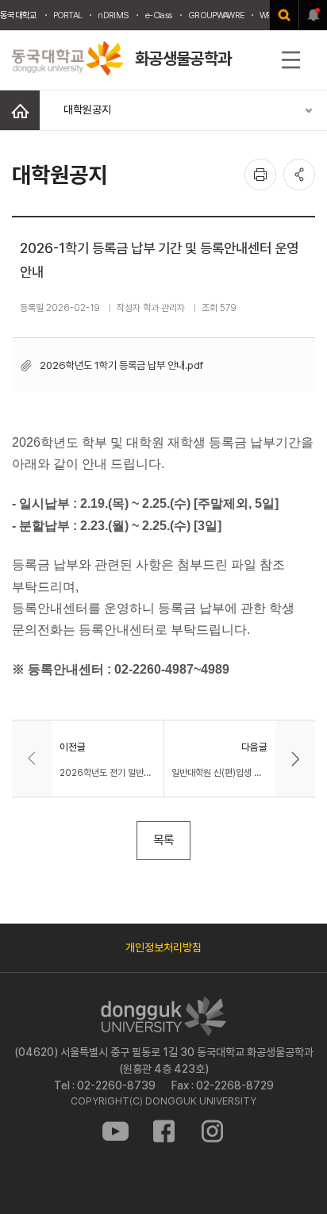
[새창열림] (284, 15)
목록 (163, 839)
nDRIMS (113, 15)
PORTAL (68, 15)
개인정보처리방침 (163, 947)
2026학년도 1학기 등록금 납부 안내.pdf (121, 365)
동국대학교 (18, 15)
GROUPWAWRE (216, 15)
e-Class (158, 15)
